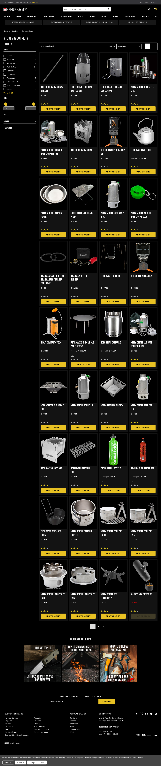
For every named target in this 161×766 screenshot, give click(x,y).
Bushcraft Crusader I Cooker (51, 533)
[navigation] (20, 88)
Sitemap (37, 723)
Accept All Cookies (36, 762)
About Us (37, 718)
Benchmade (74, 721)
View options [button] (143, 172)
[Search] (108, 9)
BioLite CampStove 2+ (51, 342)
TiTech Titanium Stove (81, 150)
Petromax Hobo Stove (51, 468)
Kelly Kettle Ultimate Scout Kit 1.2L (141, 344)
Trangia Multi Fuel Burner (80, 278)
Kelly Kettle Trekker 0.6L (141, 407)
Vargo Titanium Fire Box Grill (52, 407)
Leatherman (75, 729)
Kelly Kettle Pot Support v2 (109, 596)
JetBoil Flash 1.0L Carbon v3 (113, 152)
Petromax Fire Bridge (111, 276)
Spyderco (73, 718)
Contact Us (9, 726)
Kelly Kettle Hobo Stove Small (83, 596)
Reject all (20, 762)
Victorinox (74, 723)
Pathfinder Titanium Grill (80, 470)
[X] (142, 713)
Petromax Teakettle (141, 150)
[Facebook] (137, 713)
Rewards (37, 721)
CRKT (72, 732)
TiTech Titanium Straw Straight (52, 89)
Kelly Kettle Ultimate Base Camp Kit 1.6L (51, 152)
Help (141, 2)
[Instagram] (146, 713)
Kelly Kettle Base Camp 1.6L (112, 215)
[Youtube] (156, 713)
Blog (147, 2)
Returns (8, 723)
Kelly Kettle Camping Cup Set (81, 533)
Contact (154, 2)
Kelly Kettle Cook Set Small (141, 533)
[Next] (103, 626)
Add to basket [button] (53, 109)
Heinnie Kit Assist (12, 718)
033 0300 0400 (105, 731)
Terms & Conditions (42, 729)
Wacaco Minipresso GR (141, 594)
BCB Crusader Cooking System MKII (81, 89)
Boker (72, 726)
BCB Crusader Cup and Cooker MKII (111, 89)
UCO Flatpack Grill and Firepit (82, 215)
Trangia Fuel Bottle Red (142, 468)
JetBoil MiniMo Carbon (141, 276)
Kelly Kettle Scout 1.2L (82, 405)
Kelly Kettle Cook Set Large (111, 533)
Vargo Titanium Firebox (112, 405)
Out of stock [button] (143, 616)
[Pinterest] (151, 713)
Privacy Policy (39, 726)
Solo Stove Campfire (111, 342)
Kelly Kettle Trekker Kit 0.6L (143, 89)
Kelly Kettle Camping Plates (51, 215)
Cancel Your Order (41, 732)
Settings (8, 762)
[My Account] (149, 9)
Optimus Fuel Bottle (111, 468)
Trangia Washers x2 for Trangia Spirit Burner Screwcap (52, 279)
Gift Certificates (11, 732)
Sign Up (35, 2)
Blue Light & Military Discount (16, 735)
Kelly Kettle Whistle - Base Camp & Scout (142, 215)
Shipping (8, 721)
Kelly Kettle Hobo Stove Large (53, 596)
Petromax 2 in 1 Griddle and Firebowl (82, 344)
